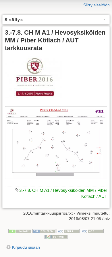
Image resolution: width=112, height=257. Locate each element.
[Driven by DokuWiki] (56, 236)
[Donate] (19, 230)
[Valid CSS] (92, 230)
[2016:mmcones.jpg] (56, 142)
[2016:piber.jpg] (33, 76)
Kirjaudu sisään (26, 247)
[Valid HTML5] (68, 230)
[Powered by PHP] (43, 230)
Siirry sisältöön (96, 5)
